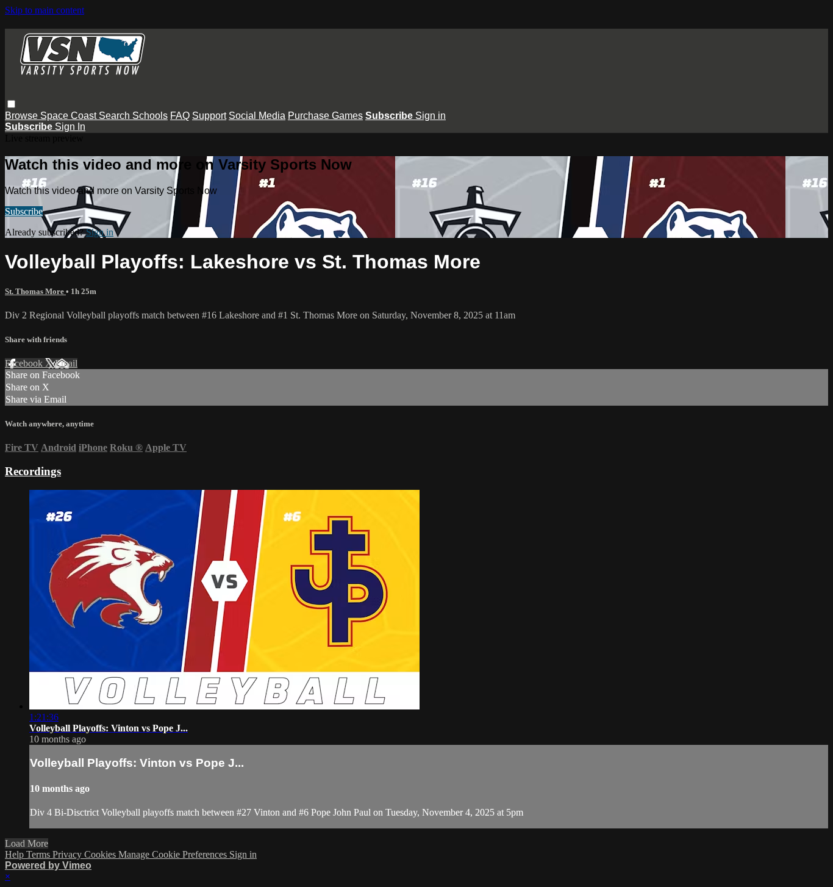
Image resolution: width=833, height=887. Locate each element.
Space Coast (69, 115)
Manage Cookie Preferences (173, 854)
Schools (150, 115)
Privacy (68, 854)
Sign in (430, 115)
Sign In (70, 126)
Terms (39, 854)
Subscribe (24, 211)
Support (209, 115)
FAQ (180, 115)
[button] (11, 104)
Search (115, 115)
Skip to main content (44, 10)
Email (66, 363)
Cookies (101, 854)
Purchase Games (325, 115)
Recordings (33, 471)
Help (15, 854)
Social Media (257, 115)
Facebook (25, 363)
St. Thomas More (35, 291)
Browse (22, 115)
